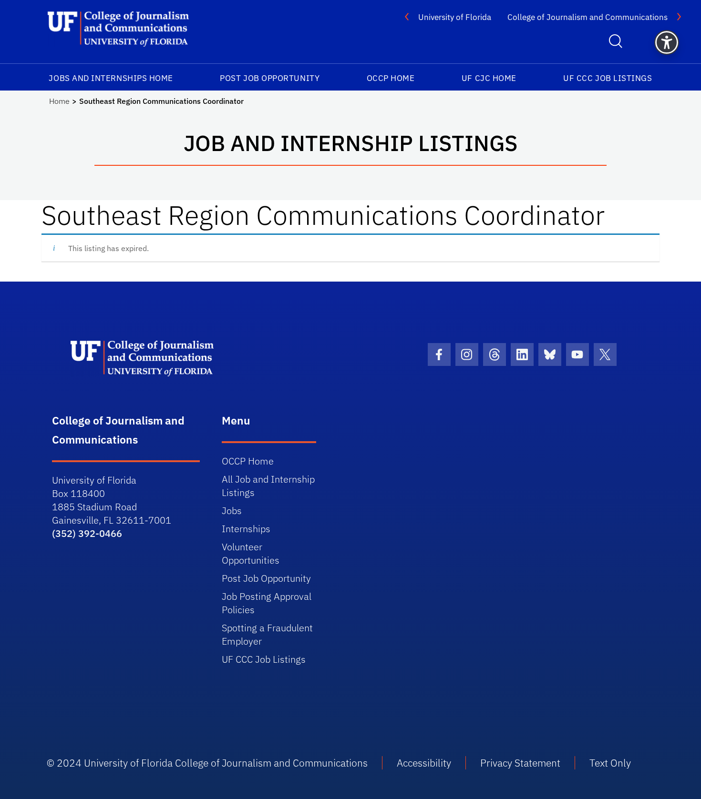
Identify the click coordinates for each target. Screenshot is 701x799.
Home (59, 101)
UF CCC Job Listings (607, 78)
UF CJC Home (489, 78)
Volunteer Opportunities (250, 553)
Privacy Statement (520, 762)
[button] (666, 42)
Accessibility (424, 762)
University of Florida (454, 17)
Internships (246, 528)
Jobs (232, 510)
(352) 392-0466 (87, 533)
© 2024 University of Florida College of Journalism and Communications (207, 762)
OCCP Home (391, 78)
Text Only (610, 762)
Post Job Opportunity (270, 78)
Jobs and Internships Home (111, 78)
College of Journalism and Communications (587, 17)
